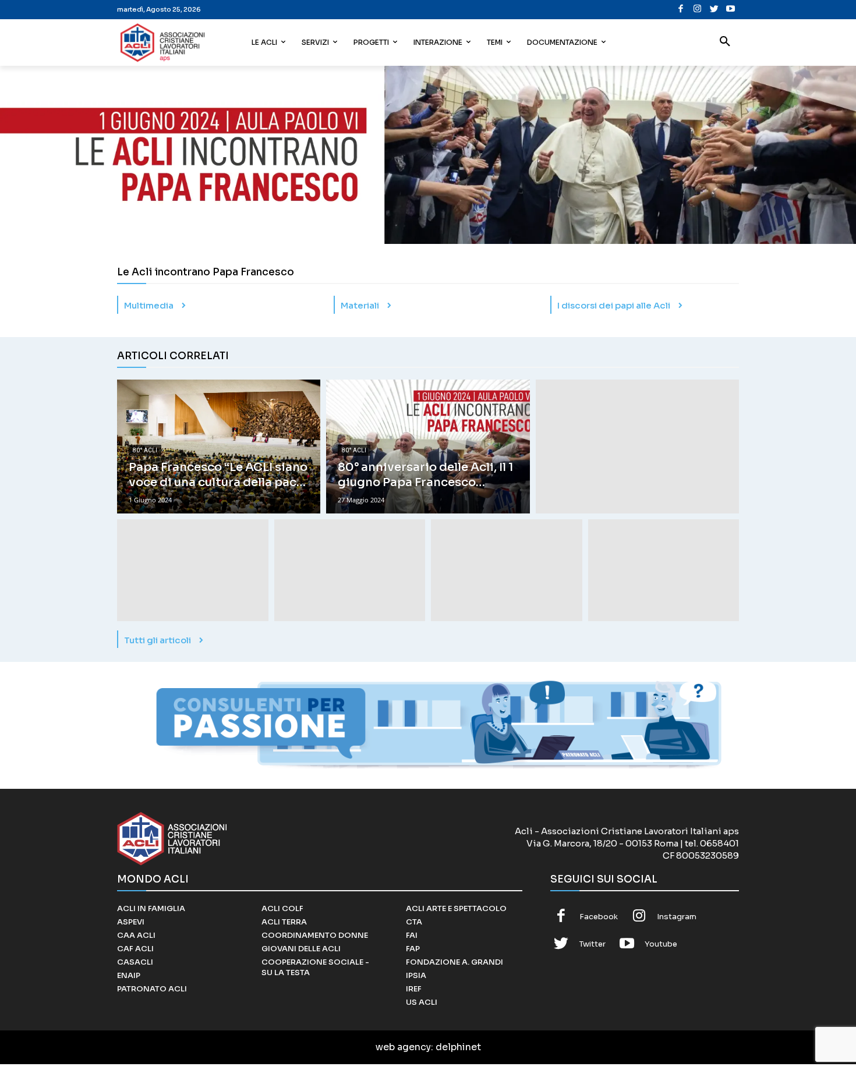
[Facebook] (681, 9)
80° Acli (145, 450)
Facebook (598, 917)
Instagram (676, 917)
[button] (725, 42)
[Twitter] (714, 9)
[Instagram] (697, 9)
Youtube (661, 944)
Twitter (592, 944)
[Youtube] (730, 9)
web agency (403, 1047)
